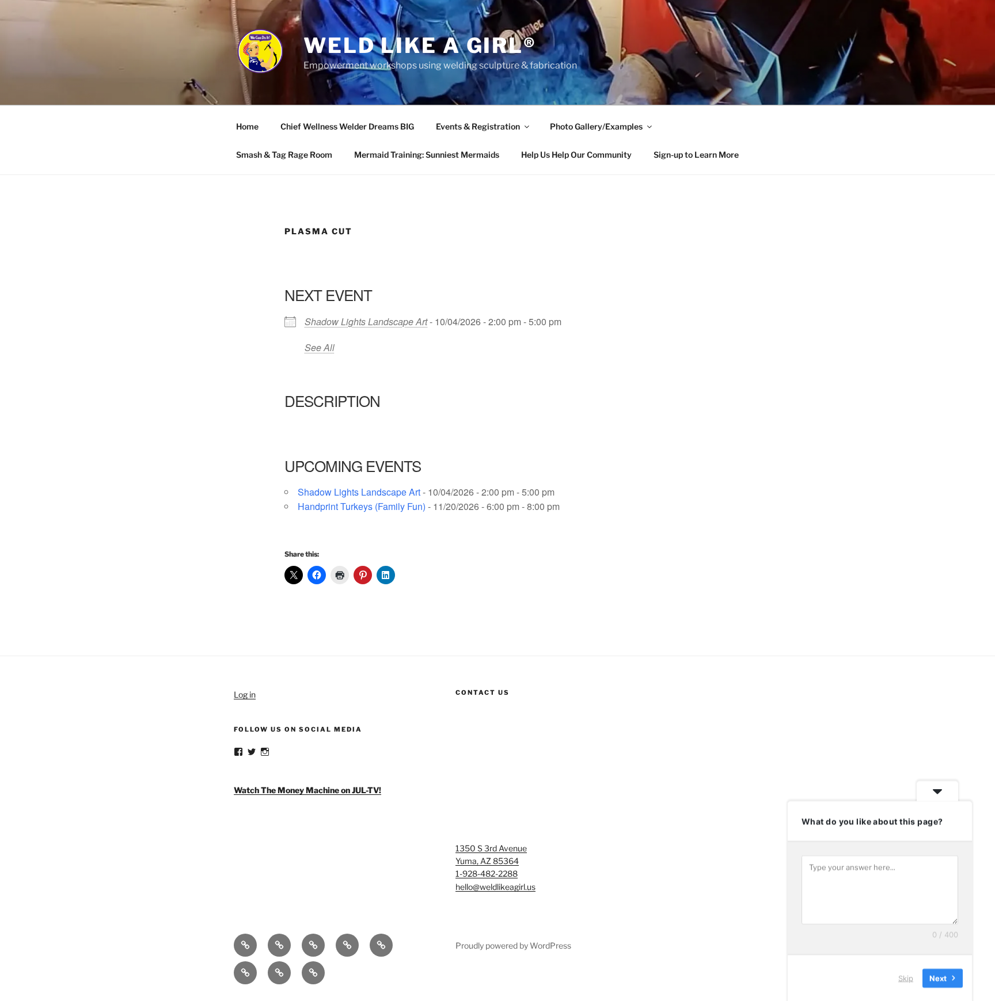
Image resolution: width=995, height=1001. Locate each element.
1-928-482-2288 (486, 873)
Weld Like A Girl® (420, 45)
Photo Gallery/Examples (596, 126)
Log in (245, 694)
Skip (905, 977)
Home (247, 126)
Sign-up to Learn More (696, 154)
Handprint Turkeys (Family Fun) (362, 506)
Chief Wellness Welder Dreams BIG (347, 126)
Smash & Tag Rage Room (284, 154)
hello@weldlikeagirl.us (495, 887)
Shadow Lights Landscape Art (366, 321)
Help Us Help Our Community (576, 154)
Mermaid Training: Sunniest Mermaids (426, 154)
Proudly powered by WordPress (513, 945)
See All (320, 347)
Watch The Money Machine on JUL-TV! (307, 790)
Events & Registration (478, 126)
